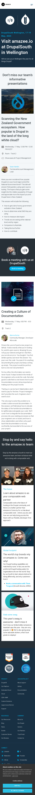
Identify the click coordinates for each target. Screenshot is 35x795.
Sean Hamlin (14, 167)
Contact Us (21, 738)
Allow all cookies (17, 791)
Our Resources (5, 720)
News (3, 727)
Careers (20, 727)
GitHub (20, 686)
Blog (2, 723)
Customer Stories (6, 734)
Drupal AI (4, 683)
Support (3, 709)
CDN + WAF (4, 698)
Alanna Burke (14, 335)
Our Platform (5, 686)
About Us (20, 720)
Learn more (15, 776)
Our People (21, 723)
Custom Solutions (6, 701)
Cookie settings (17, 781)
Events (3, 731)
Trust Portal (21, 734)
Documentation (22, 690)
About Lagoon (22, 683)
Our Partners (21, 731)
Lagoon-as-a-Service (7, 705)
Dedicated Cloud (6, 690)
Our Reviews (5, 738)
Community (21, 694)
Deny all (17, 786)
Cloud (3, 694)
